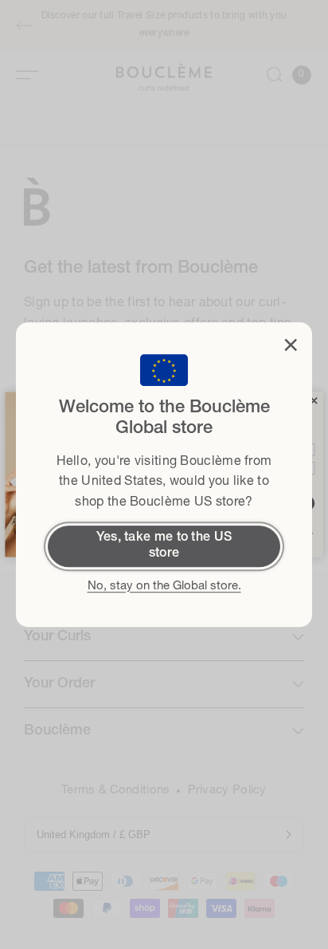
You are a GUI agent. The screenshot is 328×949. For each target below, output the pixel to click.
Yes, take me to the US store (164, 546)
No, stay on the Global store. (164, 587)
